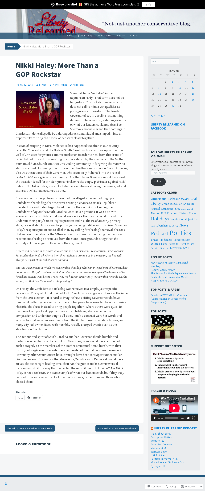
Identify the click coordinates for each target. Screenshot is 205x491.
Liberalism (162, 225)
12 (193, 87)
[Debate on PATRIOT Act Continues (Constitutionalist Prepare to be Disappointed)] (162, 327)
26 (193, 99)
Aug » (161, 115)
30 (173, 105)
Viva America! (158, 448)
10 (179, 87)
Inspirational (179, 219)
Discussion (176, 204)
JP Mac (42, 84)
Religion (174, 244)
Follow (158, 181)
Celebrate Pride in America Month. (170, 277)
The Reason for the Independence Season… (174, 273)
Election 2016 (184, 209)
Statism (164, 248)
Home (11, 46)
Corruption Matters (161, 437)
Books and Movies (178, 199)
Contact (134, 35)
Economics (167, 208)
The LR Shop (104, 35)
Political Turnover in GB (164, 459)
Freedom (172, 213)
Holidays (160, 219)
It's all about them (161, 433)
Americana (159, 199)
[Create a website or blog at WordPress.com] (6, 484)
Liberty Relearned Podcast (175, 428)
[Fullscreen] (193, 418)
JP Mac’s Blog (85, 35)
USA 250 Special (159, 455)
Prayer (154, 239)
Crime (165, 204)
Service (155, 248)
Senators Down (159, 451)
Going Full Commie (161, 444)
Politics (63, 84)
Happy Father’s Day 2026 (164, 280)
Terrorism (176, 248)
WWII (186, 248)
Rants (164, 244)
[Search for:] (165, 61)
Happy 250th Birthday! (163, 270)
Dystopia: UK (158, 466)
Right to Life (187, 244)
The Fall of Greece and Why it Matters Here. (30, 428)
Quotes (155, 244)
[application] (174, 408)
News (55, 84)
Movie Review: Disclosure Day (167, 462)
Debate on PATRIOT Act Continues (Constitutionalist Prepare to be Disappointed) (170, 299)
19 (193, 93)
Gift (148, 4)
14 (159, 93)
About (69, 35)
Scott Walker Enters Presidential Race (117, 428)
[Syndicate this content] (152, 428)
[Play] (154, 418)
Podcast (120, 35)
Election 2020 (158, 213)
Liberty (173, 225)
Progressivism (182, 239)
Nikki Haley (78, 84)
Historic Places (188, 213)
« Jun (153, 115)
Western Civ (157, 441)
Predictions (166, 239)
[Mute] (188, 418)
